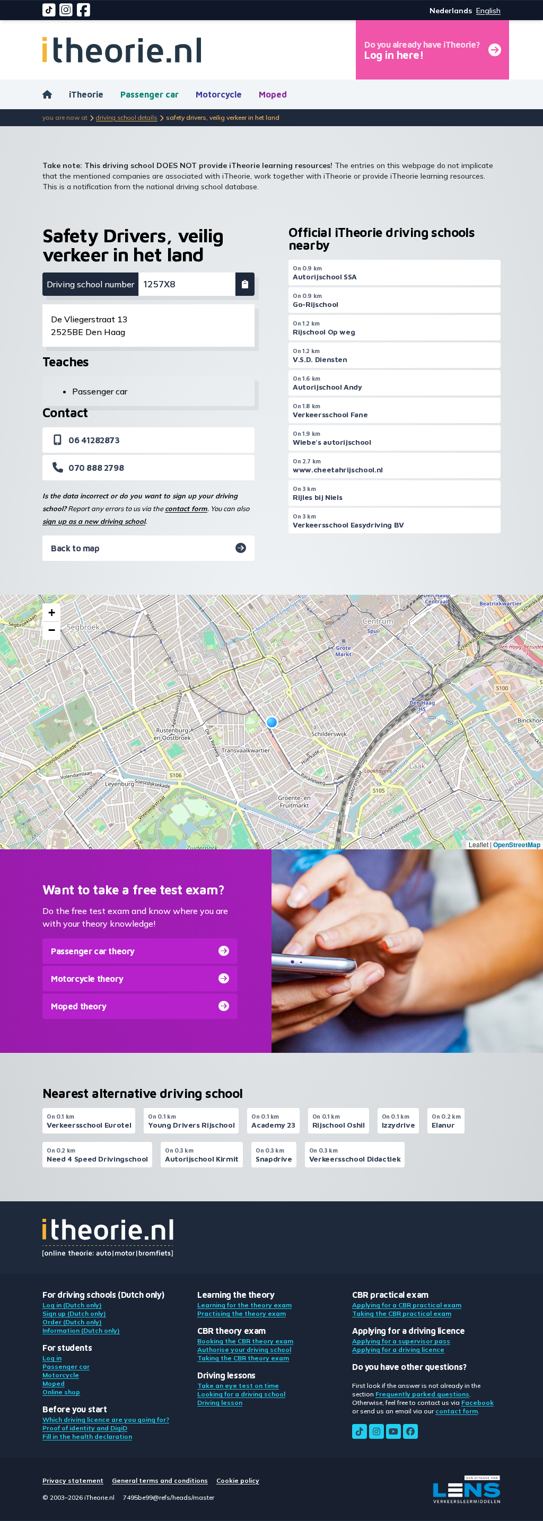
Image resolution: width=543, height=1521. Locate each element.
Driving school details (126, 117)
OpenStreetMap (516, 844)
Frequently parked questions (422, 1394)
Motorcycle (219, 94)
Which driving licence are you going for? (105, 1419)
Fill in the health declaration (87, 1436)
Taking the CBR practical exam (401, 1313)
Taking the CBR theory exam (243, 1358)
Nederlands (451, 10)
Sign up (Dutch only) (74, 1313)
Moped (273, 94)
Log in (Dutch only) (72, 1305)
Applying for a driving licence (398, 1349)
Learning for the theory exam (244, 1305)
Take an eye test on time (238, 1386)
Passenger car (149, 94)
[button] (271, 722)
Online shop (61, 1392)
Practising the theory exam (241, 1313)
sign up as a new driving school (93, 521)
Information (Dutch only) (81, 1330)
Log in (52, 1358)
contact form (186, 508)
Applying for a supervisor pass (401, 1341)
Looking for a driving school (241, 1394)
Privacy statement (72, 1480)
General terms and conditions (160, 1480)
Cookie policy (237, 1480)
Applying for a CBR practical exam (406, 1305)
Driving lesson (219, 1402)
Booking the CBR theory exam (245, 1341)
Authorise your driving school (244, 1349)
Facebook (477, 1402)
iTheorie (86, 94)
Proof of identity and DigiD (84, 1428)
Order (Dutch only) (72, 1322)
